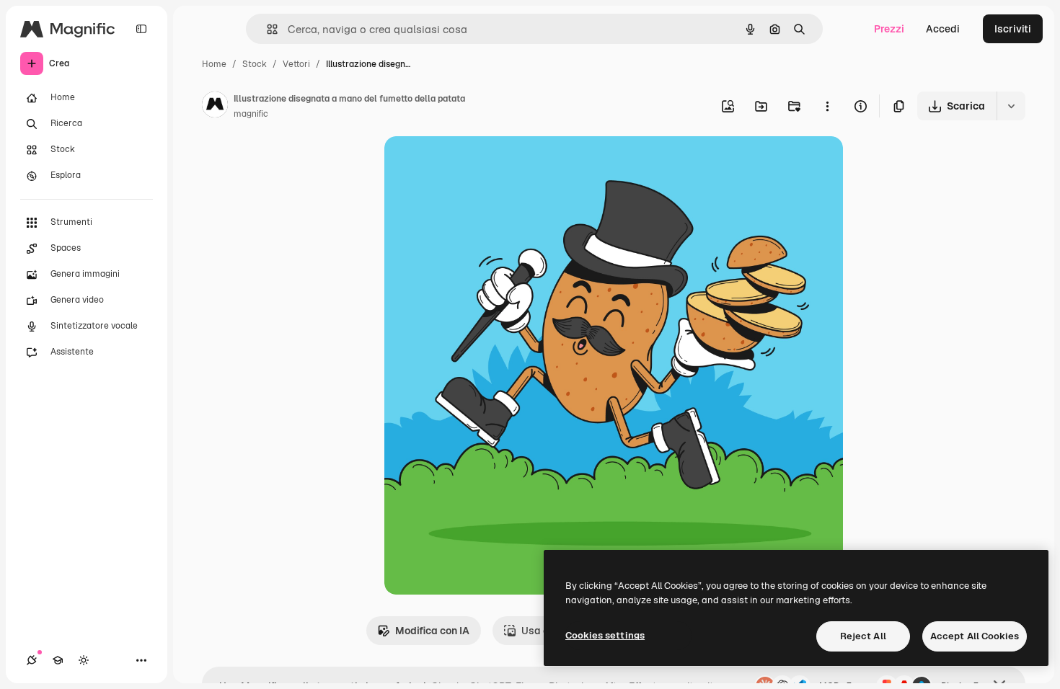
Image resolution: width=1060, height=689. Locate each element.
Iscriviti (1012, 28)
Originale (479, 164)
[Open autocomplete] (266, 29)
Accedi (943, 28)
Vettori (296, 64)
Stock (254, 64)
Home (214, 64)
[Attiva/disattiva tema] (83, 660)
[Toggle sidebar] (141, 28)
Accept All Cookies (974, 636)
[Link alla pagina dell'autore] (215, 107)
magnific (251, 114)
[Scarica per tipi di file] (1011, 106)
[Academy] (57, 660)
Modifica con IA (432, 630)
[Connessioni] (31, 660)
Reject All (863, 636)
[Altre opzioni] (827, 106)
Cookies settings (605, 635)
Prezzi (889, 28)
